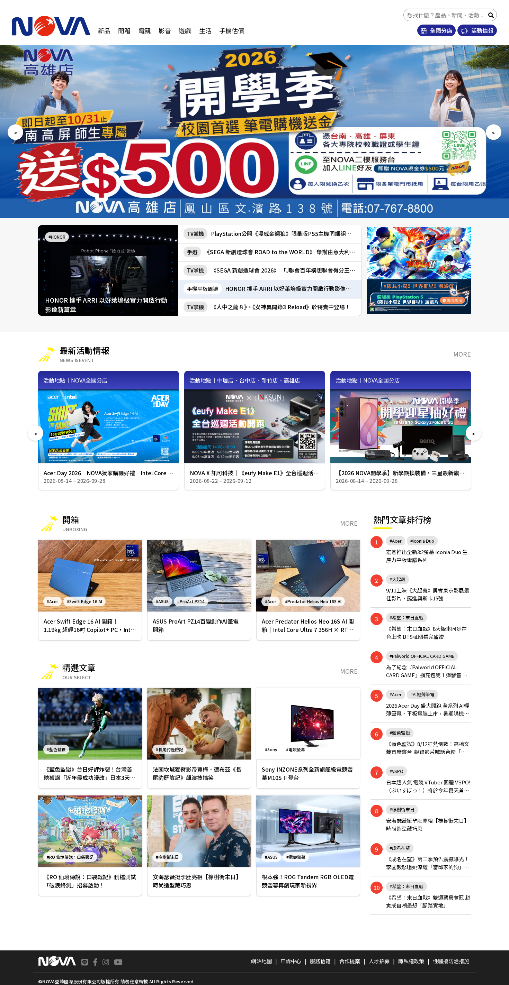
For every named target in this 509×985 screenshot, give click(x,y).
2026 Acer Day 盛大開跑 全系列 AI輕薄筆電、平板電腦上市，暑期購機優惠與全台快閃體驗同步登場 (427, 709)
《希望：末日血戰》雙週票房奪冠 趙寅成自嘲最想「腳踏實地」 (428, 901)
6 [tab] (280, 211)
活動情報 (481, 30)
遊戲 (185, 30)
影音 (165, 30)
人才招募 (379, 961)
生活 (205, 30)
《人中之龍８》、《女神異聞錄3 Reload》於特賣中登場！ (268, 307)
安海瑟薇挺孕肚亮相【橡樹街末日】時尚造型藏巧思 (427, 824)
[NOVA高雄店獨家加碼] (419, 270)
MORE (462, 353)
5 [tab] (270, 211)
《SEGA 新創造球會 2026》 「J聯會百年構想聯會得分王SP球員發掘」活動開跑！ (274, 270)
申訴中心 (290, 961)
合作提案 (349, 961)
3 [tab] (249, 211)
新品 (104, 30)
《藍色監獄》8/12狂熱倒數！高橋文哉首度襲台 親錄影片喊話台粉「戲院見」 (427, 748)
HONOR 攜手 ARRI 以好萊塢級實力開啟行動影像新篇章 (274, 288)
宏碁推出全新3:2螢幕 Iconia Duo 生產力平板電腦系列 (426, 555)
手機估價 (231, 30)
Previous (15, 132)
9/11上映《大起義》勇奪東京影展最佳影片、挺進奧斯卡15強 (427, 594)
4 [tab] (259, 211)
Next (493, 132)
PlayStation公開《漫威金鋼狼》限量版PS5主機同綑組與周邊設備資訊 (274, 233)
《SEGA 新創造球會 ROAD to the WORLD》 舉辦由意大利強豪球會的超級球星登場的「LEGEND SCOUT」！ (274, 252)
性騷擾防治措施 (451, 961)
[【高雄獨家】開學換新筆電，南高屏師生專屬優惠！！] (254, 131)
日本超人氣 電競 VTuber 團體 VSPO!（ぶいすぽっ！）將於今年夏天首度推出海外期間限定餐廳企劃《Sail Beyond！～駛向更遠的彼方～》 (428, 786)
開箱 (124, 30)
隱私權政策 (411, 961)
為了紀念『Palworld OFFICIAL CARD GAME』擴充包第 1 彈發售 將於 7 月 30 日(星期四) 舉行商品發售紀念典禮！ (428, 671)
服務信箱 (320, 961)
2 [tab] (238, 211)
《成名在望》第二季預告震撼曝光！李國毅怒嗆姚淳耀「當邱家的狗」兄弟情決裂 (427, 863)
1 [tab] (228, 211)
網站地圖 (261, 961)
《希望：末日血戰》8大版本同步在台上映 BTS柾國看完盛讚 (426, 632)
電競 (145, 30)
